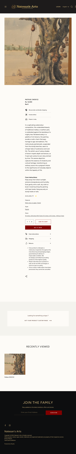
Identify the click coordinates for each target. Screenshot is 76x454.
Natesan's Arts (18, 435)
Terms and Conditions (10, 440)
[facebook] (5, 425)
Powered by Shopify (9, 444)
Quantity (27, 225)
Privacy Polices (8, 438)
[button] (69, 20)
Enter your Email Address (21, 409)
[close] (71, 6)
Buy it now (38, 227)
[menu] (5, 6)
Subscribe (53, 412)
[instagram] (10, 425)
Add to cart (43, 221)
